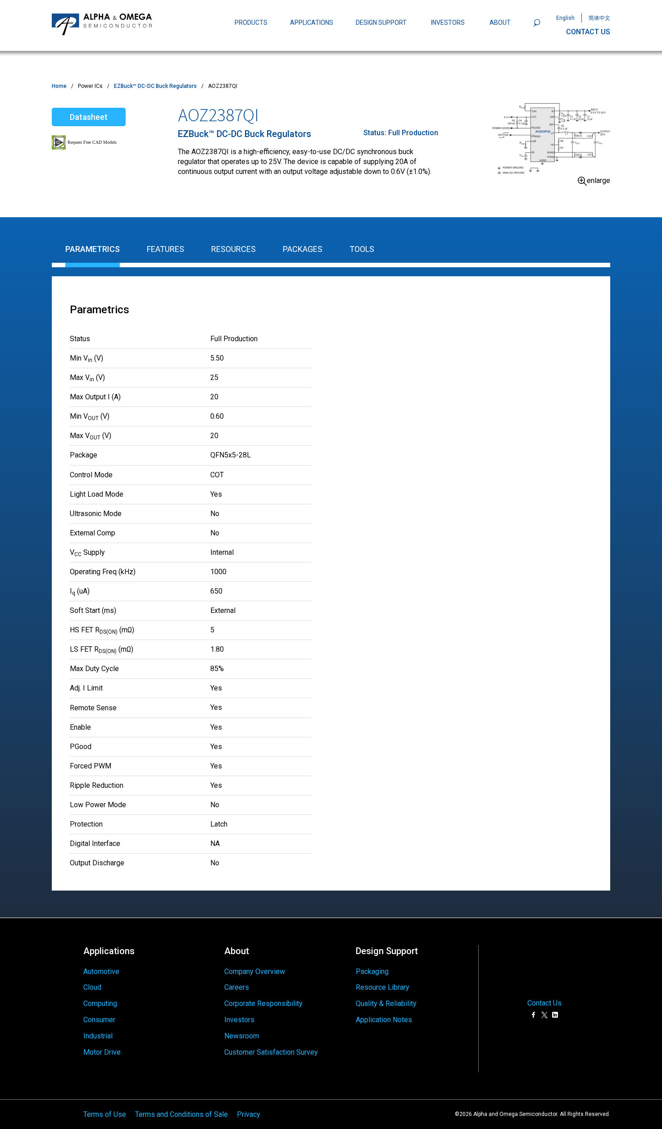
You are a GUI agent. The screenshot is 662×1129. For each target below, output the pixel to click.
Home (59, 86)
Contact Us (544, 1003)
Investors (239, 1019)
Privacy (248, 1114)
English (565, 18)
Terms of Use (104, 1114)
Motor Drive (102, 1052)
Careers (236, 987)
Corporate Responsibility (263, 1003)
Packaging (372, 971)
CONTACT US (588, 31)
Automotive (101, 971)
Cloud (92, 987)
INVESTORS (448, 22)
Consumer (99, 1019)
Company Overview (254, 971)
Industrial (98, 1036)
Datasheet (89, 117)
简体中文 (599, 18)
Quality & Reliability (386, 1003)
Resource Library (382, 987)
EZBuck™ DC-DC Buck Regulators (155, 86)
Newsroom (241, 1036)
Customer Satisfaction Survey (271, 1052)
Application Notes (384, 1019)
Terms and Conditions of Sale (181, 1114)
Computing (100, 1003)
